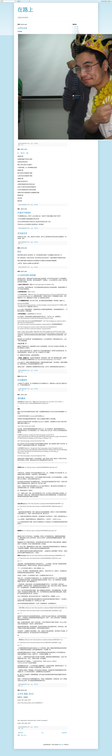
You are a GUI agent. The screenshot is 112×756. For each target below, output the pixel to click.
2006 (75, 89)
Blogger (62, 744)
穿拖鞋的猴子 (77, 95)
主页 (42, 732)
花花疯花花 (22, 233)
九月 (76, 51)
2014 (75, 31)
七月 (76, 53)
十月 (76, 49)
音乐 (22, 728)
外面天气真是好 (24, 213)
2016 (75, 27)
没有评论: (36, 143)
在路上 (25, 10)
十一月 (77, 47)
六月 (76, 55)
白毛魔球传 (22, 380)
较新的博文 (20, 732)
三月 (76, 80)
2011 (75, 37)
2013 (75, 33)
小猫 (22, 390)
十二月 (77, 45)
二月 (76, 82)
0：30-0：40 (23, 153)
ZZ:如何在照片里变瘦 (27, 275)
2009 (75, 41)
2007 (75, 87)
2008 (75, 43)
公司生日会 (22, 28)
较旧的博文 (64, 732)
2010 (75, 39)
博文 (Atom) (23, 735)
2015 (75, 29)
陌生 (19, 252)
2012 (75, 35)
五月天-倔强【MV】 (26, 694)
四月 (76, 78)
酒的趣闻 (21, 398)
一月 (76, 84)
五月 (76, 57)
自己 (22, 145)
